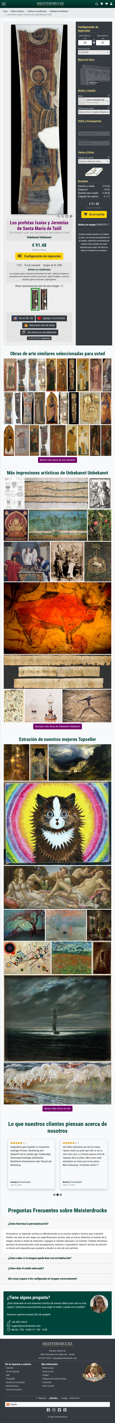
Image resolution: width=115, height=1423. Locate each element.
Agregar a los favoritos (53, 318)
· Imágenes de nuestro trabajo (53, 1379)
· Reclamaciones (12, 1386)
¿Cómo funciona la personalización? (28, 1223)
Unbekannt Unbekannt (59, 11)
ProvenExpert (20, 1182)
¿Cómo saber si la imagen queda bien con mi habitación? (39, 1258)
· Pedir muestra (47, 1386)
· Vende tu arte (47, 1371)
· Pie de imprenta (12, 1371)
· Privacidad (10, 1379)
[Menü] (4, 4)
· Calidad (45, 1375)
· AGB (7, 1375)
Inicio (5, 11)
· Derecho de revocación (15, 1382)
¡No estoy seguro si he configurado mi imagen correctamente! (42, 1278)
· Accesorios (46, 1382)
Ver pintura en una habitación (41, 332)
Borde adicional (84, 49)
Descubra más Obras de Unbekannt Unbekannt (57, 726)
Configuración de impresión (41, 256)
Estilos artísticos (17, 11)
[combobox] (94, 52)
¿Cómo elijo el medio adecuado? (26, 1268)
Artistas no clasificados (36, 11)
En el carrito (95, 214)
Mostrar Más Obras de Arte (57, 1108)
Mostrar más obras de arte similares (57, 460)
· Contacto (9, 1368)
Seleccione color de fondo (41, 325)
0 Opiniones (45, 338)
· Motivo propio (47, 1368)
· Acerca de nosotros (13, 1389)
